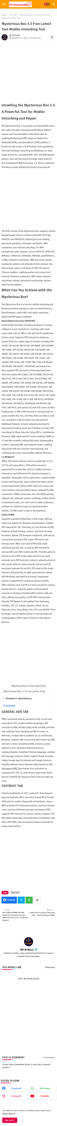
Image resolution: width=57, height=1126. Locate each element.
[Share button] (37, 900)
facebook (16, 1088)
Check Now (7, 1113)
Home (4, 15)
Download (9, 705)
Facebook (11, 900)
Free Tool (13, 15)
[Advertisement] (28, 73)
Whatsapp (29, 900)
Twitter (21, 900)
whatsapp (45, 1088)
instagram (16, 1096)
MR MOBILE (27, 949)
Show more (50, 967)
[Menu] (4, 4)
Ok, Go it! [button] (9, 1120)
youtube (45, 1096)
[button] (47, 4)
